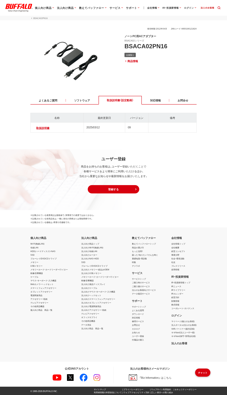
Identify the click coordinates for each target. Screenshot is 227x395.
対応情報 (136, 317)
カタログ (136, 328)
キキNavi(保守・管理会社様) (183, 336)
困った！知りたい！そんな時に (145, 254)
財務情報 (175, 300)
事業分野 (175, 254)
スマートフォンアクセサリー (43, 287)
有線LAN (34, 247)
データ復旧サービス (141, 293)
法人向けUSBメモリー (91, 273)
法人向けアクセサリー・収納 (93, 309)
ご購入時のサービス (141, 282)
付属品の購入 (138, 339)
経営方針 (175, 297)
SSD (32, 254)
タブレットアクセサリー (41, 291)
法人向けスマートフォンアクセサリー (98, 298)
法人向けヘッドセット (91, 295)
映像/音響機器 (36, 273)
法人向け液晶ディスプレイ (93, 284)
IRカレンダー (177, 293)
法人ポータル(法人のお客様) (184, 324)
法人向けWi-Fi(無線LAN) (92, 247)
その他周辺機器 (37, 306)
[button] (113, 189)
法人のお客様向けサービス (144, 289)
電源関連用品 (36, 295)
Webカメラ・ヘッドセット (42, 284)
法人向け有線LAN (89, 251)
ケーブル (34, 276)
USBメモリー (36, 265)
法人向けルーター (89, 254)
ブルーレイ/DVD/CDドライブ (43, 258)
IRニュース (176, 286)
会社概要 (175, 247)
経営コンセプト (178, 251)
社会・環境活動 (177, 258)
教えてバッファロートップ (144, 243)
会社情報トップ (178, 243)
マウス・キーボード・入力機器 (43, 280)
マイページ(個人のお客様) (183, 321)
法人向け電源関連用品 (91, 306)
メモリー (34, 262)
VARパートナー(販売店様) (183, 328)
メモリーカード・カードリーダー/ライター (49, 269)
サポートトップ (139, 306)
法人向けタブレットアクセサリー (96, 302)
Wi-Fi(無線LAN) (37, 243)
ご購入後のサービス (141, 286)
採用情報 (175, 269)
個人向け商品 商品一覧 (41, 309)
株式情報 (175, 304)
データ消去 (86, 324)
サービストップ (139, 278)
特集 (134, 262)
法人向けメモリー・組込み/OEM (95, 269)
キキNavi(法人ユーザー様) (183, 332)
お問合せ (136, 324)
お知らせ (136, 332)
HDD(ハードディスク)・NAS (42, 251)
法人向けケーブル (89, 287)
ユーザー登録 (138, 336)
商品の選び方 (138, 247)
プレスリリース (178, 265)
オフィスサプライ (89, 317)
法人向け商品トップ (90, 243)
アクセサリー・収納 (38, 298)
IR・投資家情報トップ (180, 282)
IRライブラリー (178, 289)
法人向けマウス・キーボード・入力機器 (98, 291)
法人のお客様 (179, 343)
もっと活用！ (137, 251)
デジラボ (136, 265)
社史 (173, 262)
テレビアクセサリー (39, 302)
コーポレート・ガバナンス (182, 308)
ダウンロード (138, 313)
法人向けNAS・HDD (90, 258)
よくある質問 (138, 310)
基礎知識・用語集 (139, 258)
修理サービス (138, 321)
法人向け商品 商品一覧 (92, 328)
